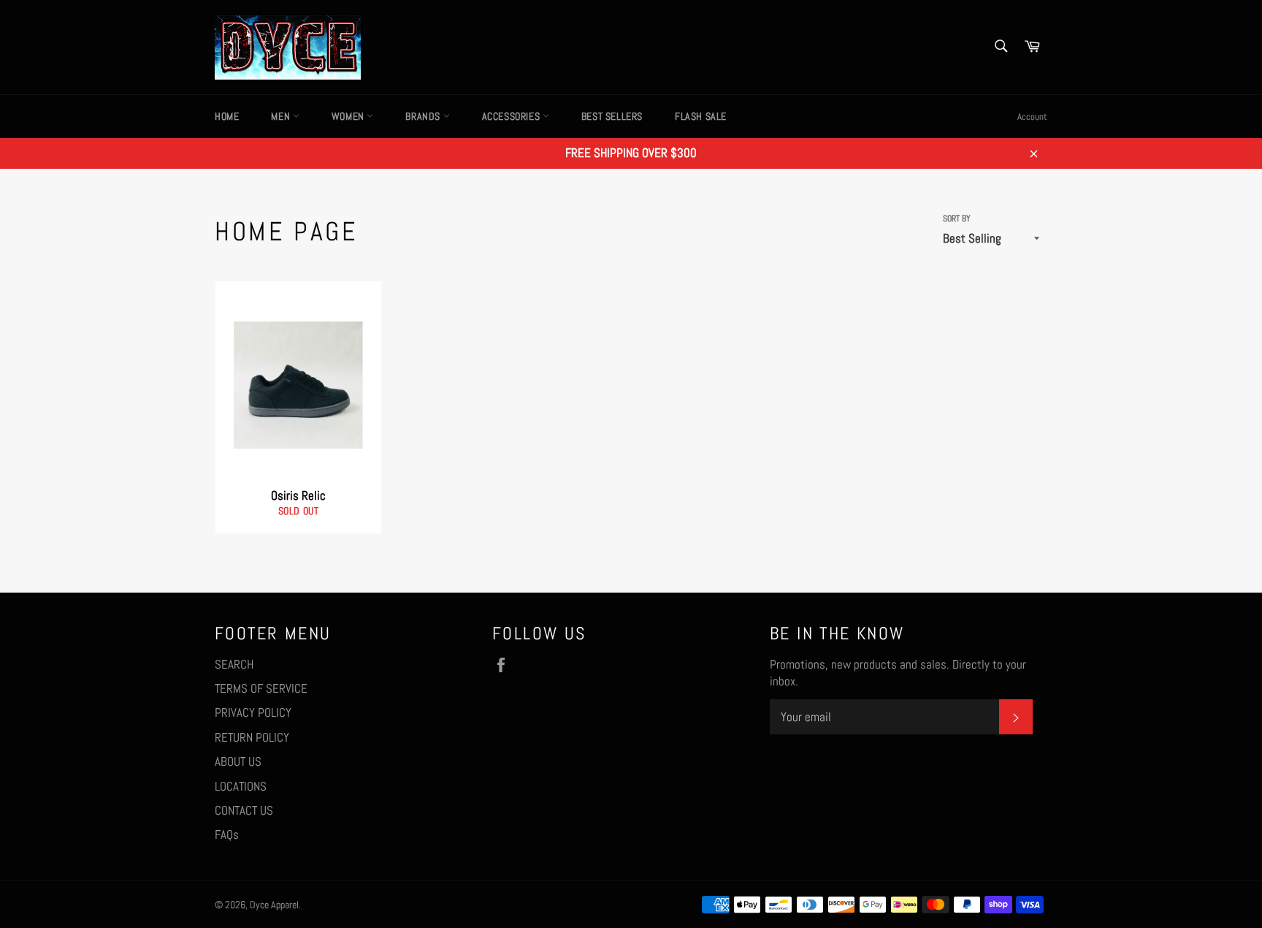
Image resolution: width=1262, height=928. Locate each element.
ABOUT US (238, 761)
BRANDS (424, 116)
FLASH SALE (701, 116)
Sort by (957, 218)
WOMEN (349, 116)
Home (227, 116)
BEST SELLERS (612, 116)
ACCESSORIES (512, 116)
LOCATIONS (241, 786)
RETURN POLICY (252, 737)
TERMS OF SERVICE (261, 688)
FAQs (227, 834)
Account (1032, 116)
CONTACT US (244, 810)
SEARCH (234, 664)
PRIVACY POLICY (253, 712)
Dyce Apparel (274, 905)
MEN (281, 116)
